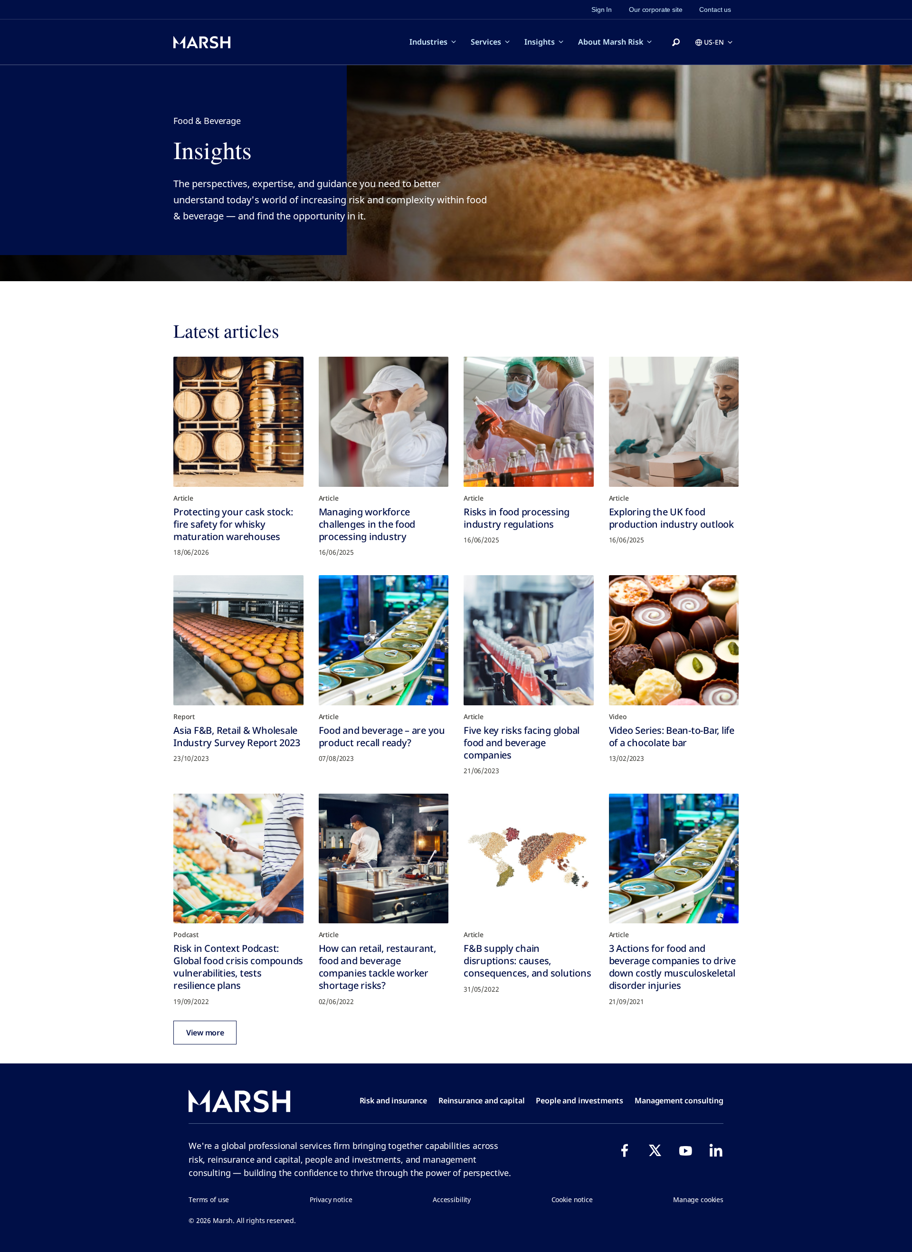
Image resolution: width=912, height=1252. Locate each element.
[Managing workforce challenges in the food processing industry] (384, 422)
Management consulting (679, 1100)
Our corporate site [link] (655, 9)
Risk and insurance (393, 1100)
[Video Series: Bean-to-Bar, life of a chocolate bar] (674, 640)
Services (486, 42)
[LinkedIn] (715, 1150)
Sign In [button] (601, 9)
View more (205, 1032)
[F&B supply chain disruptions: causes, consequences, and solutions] (529, 859)
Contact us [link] (715, 9)
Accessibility (452, 1199)
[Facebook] (624, 1150)
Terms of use (209, 1199)
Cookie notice (572, 1199)
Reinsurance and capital (481, 1100)
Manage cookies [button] (698, 1199)
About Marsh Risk (610, 42)
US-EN (714, 42)
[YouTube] (685, 1150)
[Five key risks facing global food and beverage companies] (529, 640)
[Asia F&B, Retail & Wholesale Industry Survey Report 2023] (238, 640)
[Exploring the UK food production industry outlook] (674, 422)
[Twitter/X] (655, 1150)
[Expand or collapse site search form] (675, 42)
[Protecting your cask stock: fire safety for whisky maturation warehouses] (238, 422)
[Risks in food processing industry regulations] (529, 422)
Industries (428, 42)
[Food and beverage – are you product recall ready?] (384, 640)
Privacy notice (331, 1199)
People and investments (579, 1100)
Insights (539, 42)
